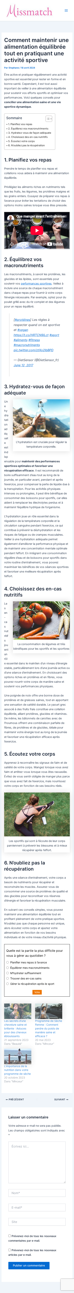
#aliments (21, 340)
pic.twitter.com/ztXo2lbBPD (34, 350)
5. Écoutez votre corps (21, 141)
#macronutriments (27, 345)
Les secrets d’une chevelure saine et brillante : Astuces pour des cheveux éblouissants (15, 1028)
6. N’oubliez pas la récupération (26, 145)
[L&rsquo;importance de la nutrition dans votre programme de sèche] (17, 1056)
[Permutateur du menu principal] (66, 10)
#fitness (34, 340)
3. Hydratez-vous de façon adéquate (29, 132)
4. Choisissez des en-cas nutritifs (28, 136)
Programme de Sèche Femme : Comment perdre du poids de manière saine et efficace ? (48, 1028)
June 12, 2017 (23, 365)
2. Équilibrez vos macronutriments (28, 128)
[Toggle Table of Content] (47, 119)
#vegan (22, 330)
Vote (37, 992)
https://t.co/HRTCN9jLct (31, 335)
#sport (54, 335)
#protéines (22, 320)
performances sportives (36, 283)
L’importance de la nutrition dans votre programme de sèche (17, 1069)
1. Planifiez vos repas (20, 124)
